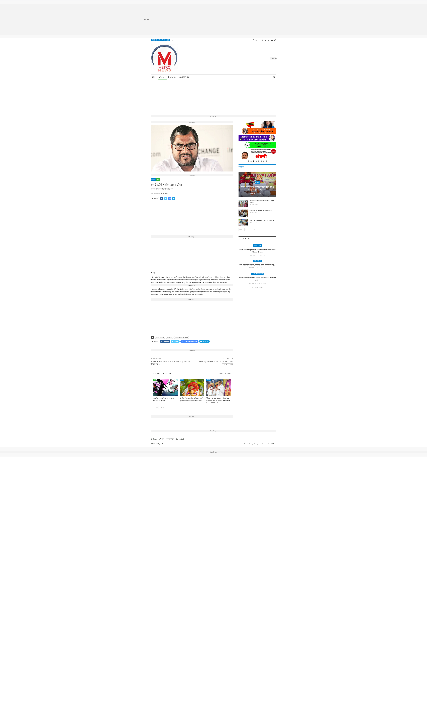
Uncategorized (257, 274)
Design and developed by (262, 444)
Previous (241, 139)
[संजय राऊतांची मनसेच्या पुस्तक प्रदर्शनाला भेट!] (243, 223)
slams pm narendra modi (181, 337)
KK (272, 444)
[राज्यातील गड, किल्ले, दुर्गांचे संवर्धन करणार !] (243, 213)
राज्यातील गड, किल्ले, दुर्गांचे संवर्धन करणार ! (261, 210)
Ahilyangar (257, 261)
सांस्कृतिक (173, 77)
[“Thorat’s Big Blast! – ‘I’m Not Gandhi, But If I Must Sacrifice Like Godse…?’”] (218, 387)
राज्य (173, 40)
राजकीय (153, 180)
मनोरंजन (257, 182)
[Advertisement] (216, 19)
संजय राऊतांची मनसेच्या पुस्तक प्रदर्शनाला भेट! (262, 220)
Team (274, 444)
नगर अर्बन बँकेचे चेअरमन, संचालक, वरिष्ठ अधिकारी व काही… (257, 265)
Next (273, 139)
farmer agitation (160, 337)
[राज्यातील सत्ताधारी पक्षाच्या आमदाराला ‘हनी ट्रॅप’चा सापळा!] (165, 387)
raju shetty (169, 337)
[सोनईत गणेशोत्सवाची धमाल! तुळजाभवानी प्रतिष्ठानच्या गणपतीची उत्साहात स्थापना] (192, 387)
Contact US (183, 77)
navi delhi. (257, 245)
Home (154, 77)
